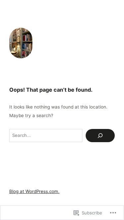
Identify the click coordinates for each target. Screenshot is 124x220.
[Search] (100, 135)
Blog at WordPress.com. (34, 191)
